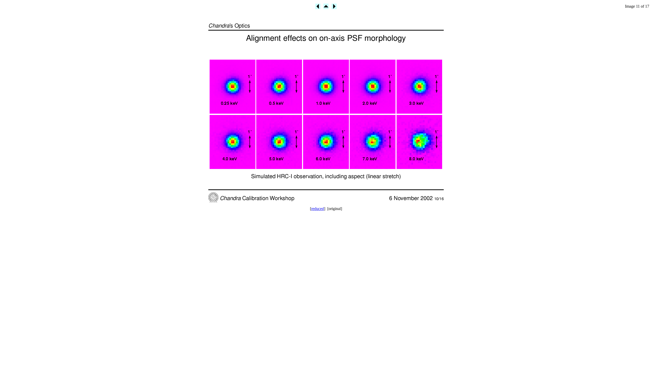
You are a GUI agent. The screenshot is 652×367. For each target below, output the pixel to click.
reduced (317, 208)
